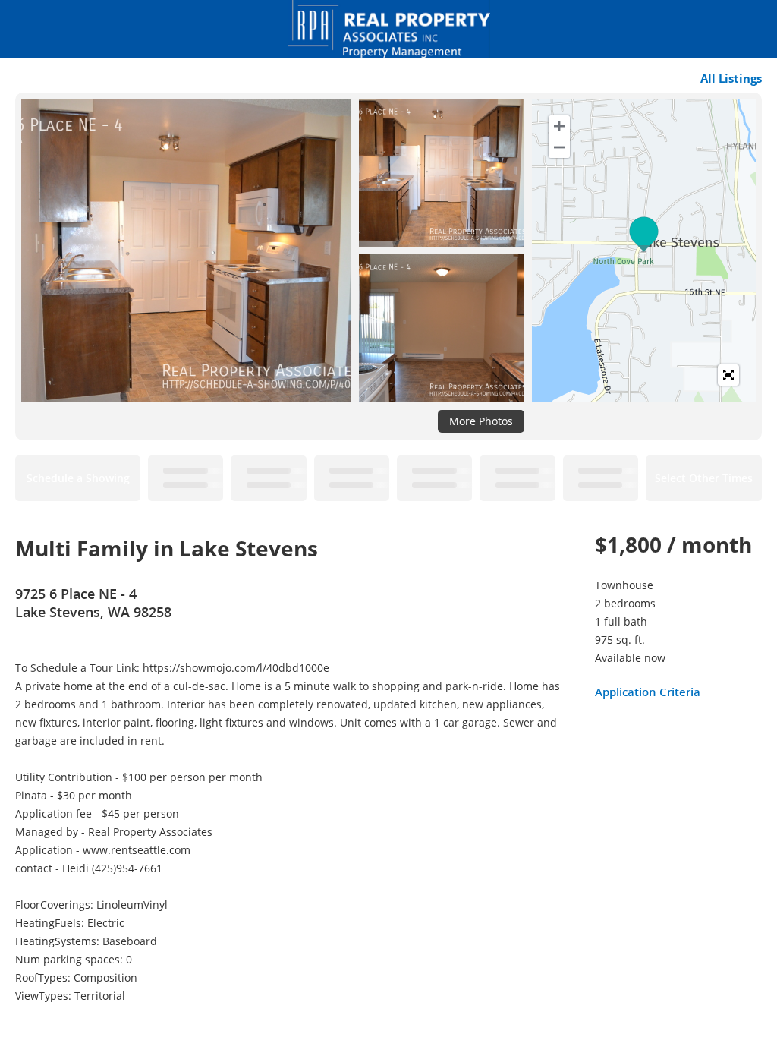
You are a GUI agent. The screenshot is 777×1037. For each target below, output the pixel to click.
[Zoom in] (559, 126)
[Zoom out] (559, 147)
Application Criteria (647, 691)
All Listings (731, 78)
